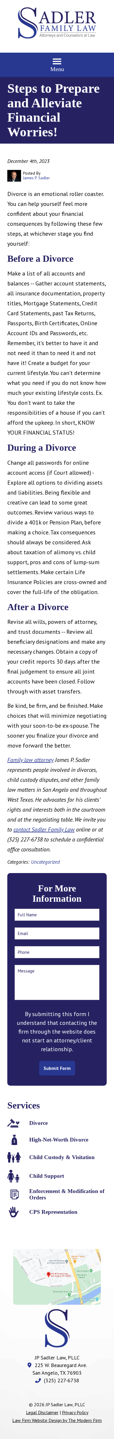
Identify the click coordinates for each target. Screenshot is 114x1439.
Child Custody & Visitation (62, 1157)
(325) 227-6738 (61, 1380)
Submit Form (57, 1068)
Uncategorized (45, 862)
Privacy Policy (75, 1412)
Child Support (46, 1176)
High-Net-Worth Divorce (58, 1140)
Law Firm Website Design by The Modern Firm (57, 1420)
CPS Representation (53, 1212)
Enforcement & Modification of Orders (66, 1194)
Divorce (38, 1123)
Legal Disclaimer (42, 1412)
